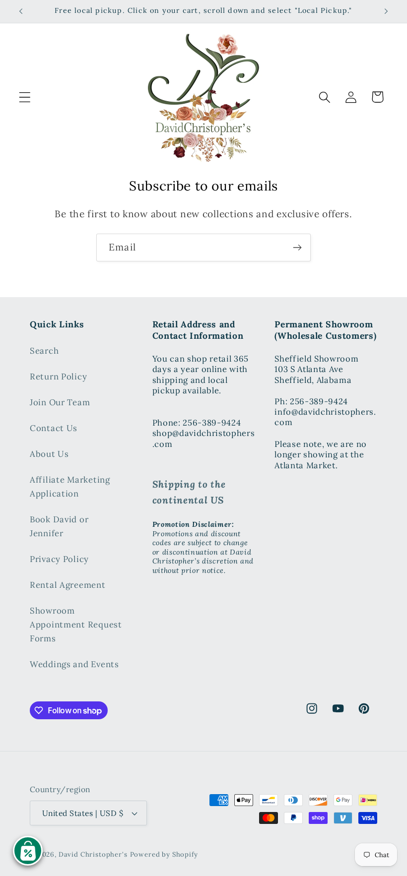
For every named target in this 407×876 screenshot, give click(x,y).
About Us (49, 453)
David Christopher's (93, 854)
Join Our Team (60, 402)
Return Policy (58, 376)
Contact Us (53, 428)
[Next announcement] (386, 11)
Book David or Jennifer (59, 526)
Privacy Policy (59, 559)
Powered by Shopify (164, 854)
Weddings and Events (74, 664)
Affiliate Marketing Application (70, 486)
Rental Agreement (68, 584)
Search (44, 350)
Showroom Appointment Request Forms (76, 624)
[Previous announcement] (21, 11)
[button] (25, 97)
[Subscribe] (297, 247)
